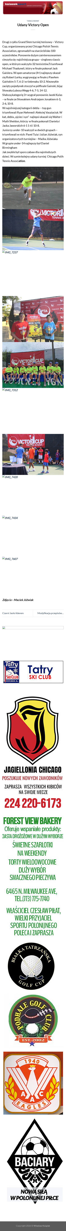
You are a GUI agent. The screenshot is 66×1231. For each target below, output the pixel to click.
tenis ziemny (33, 21)
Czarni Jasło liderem (13, 613)
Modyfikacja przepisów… (50, 613)
